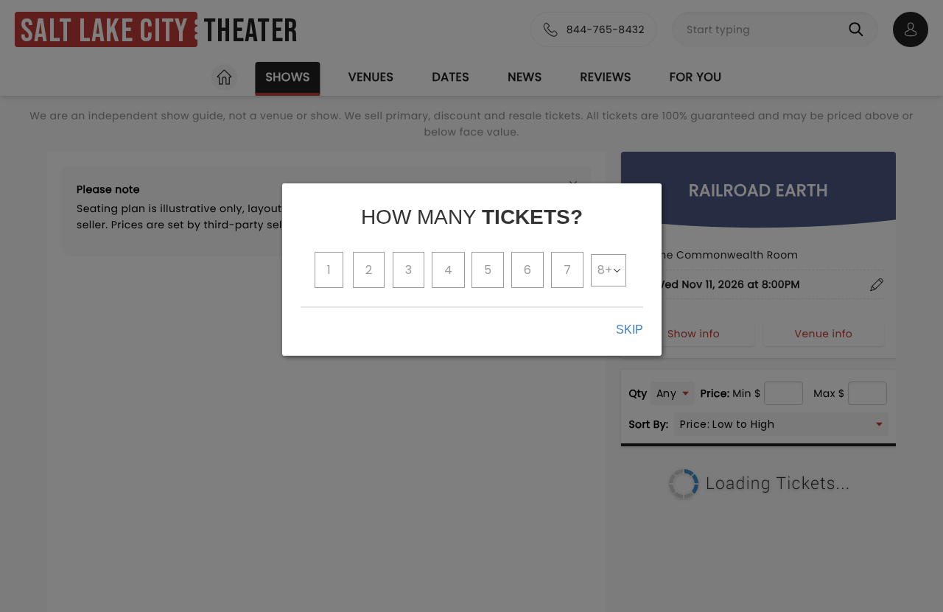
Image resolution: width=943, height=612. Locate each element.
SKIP (629, 329)
